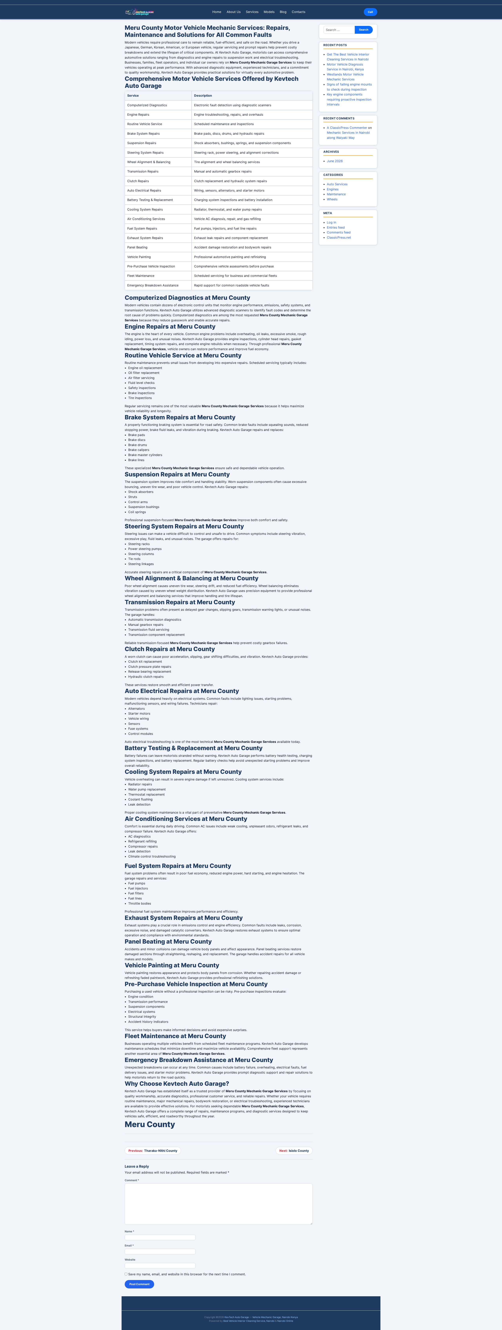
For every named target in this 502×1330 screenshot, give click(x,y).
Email (129, 1245)
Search (363, 29)
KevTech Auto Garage (237, 1317)
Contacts (298, 12)
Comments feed (339, 232)
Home (216, 12)
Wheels (332, 199)
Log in (331, 222)
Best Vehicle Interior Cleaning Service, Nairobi (249, 1320)
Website (130, 1259)
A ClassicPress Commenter (347, 128)
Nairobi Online (285, 1320)
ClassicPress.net (339, 237)
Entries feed (336, 227)
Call (370, 12)
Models (269, 12)
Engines (332, 189)
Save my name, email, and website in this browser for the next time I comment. (187, 1274)
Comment (132, 1180)
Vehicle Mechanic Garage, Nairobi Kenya (275, 1317)
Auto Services (337, 184)
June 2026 (335, 161)
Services (252, 12)
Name (129, 1231)
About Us (234, 12)
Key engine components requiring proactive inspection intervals (349, 99)
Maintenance (336, 194)
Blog (283, 12)
